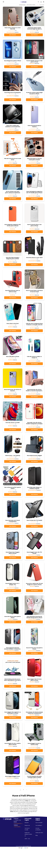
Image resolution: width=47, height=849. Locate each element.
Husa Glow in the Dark (13, 323)
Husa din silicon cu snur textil (34, 257)
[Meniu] (3, 2)
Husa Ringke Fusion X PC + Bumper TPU (13, 584)
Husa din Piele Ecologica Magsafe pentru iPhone (12, 258)
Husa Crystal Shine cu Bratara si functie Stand (34, 291)
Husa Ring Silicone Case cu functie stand (12, 291)
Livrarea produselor (38, 829)
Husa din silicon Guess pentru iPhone (12, 617)
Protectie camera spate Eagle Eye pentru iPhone (34, 93)
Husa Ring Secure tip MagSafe (12, 92)
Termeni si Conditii (27, 829)
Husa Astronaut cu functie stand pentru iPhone (34, 159)
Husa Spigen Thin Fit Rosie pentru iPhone (34, 680)
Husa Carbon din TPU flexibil (34, 520)
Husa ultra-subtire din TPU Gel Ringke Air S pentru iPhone (34, 584)
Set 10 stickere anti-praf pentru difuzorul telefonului (12, 192)
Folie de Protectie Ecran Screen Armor (12, 159)
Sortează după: (22, 4)
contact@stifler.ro (18, 823)
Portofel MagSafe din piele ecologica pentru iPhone (34, 777)
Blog (37, 835)
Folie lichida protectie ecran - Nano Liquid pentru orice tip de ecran (12, 680)
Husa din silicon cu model (13, 422)
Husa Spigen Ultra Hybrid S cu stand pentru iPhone (12, 713)
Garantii (26, 822)
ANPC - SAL (27, 838)
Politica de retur (39, 832)
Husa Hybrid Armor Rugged (34, 455)
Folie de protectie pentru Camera (34, 126)
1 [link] (20, 789)
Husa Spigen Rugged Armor (12, 776)
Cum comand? (39, 822)
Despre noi (27, 825)
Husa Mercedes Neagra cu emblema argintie (34, 488)
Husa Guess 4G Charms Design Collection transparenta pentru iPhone (34, 713)
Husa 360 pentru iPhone (12, 356)
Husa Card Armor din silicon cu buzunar (12, 390)
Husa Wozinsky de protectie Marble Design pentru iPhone (34, 617)
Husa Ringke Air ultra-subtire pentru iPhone (13, 744)
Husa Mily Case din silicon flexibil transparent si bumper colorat (34, 423)
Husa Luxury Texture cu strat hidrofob (13, 28)
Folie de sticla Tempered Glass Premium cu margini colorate (34, 324)
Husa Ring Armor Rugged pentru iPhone (12, 553)
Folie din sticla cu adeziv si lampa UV (34, 357)
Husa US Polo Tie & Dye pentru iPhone (34, 648)
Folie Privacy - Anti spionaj (12, 455)
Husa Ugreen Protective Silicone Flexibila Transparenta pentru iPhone (12, 648)
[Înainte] (26, 789)
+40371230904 (17, 826)
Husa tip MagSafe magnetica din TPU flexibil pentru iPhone (34, 192)
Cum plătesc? (39, 825)
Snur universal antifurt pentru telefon (12, 488)
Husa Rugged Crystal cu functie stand (34, 744)
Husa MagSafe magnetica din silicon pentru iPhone (13, 225)
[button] (38, 2)
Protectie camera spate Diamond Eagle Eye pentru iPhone (34, 28)
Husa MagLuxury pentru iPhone (12, 60)
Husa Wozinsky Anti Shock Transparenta (12, 521)
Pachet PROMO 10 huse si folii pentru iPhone (34, 61)
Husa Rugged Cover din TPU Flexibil (34, 553)
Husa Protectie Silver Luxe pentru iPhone (34, 225)
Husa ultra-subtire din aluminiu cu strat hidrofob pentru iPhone (12, 126)
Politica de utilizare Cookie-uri (28, 834)
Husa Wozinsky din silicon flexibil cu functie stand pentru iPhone (34, 390)
